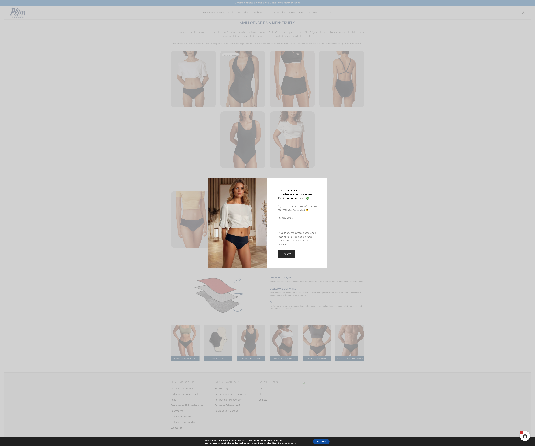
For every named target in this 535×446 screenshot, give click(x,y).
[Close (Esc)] (322, 182)
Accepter (317, 441)
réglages (288, 443)
